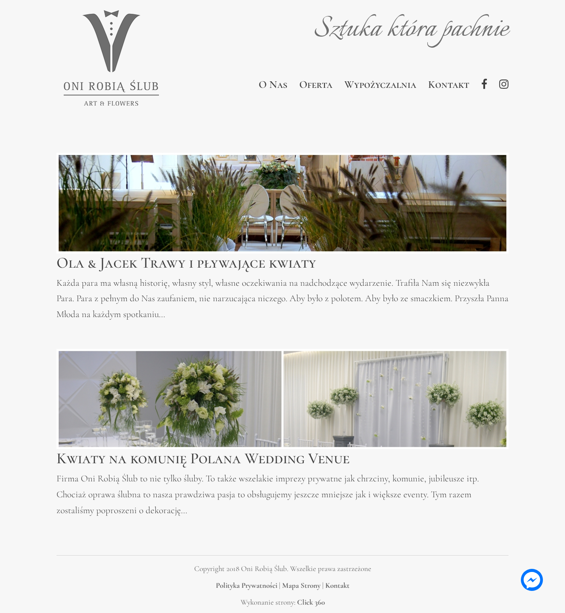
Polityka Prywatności (246, 585)
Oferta (315, 86)
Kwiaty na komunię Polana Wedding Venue (203, 458)
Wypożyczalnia (380, 86)
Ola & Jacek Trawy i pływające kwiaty (186, 263)
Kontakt (448, 86)
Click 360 (311, 602)
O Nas (273, 86)
